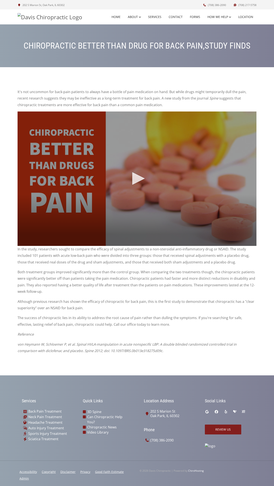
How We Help (217, 17)
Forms (195, 17)
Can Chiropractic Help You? (104, 419)
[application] (137, 178)
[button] (137, 178)
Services (154, 17)
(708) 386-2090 (216, 5)
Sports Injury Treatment (47, 433)
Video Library (98, 432)
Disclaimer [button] (68, 472)
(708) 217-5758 (247, 5)
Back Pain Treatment (45, 411)
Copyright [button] (49, 472)
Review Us (223, 429)
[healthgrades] (235, 411)
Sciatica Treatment (43, 439)
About (133, 17)
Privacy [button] (85, 472)
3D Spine (94, 411)
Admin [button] (24, 478)
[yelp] (226, 411)
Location (245, 17)
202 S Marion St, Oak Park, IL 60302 (43, 5)
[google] (207, 411)
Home (116, 17)
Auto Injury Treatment (46, 428)
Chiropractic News (102, 427)
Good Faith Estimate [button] (109, 472)
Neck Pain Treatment (45, 417)
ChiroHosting (196, 471)
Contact (176, 17)
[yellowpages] (243, 411)
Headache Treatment (45, 422)
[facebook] (216, 411)
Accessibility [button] (28, 472)
